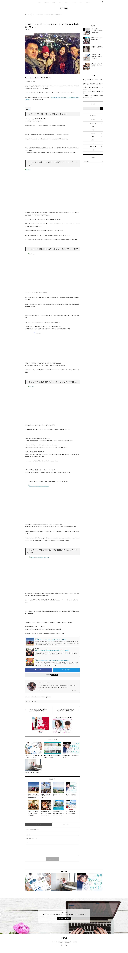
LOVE (60, 2)
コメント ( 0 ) (39, 824)
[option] (29, 882)
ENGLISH (74, 2)
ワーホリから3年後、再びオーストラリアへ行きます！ (92, 79)
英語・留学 (93, 133)
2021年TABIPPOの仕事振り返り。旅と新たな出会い (93, 92)
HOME (39, 2)
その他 (93, 143)
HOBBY (80, 2)
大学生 (93, 139)
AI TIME (64, 8)
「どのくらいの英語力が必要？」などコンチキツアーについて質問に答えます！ (52, 660)
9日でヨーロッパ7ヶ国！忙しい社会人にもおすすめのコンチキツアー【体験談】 (52, 650)
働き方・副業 (93, 123)
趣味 (93, 136)
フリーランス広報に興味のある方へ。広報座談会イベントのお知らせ (93, 96)
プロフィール (73, 690)
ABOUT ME (46, 2)
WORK (54, 2)
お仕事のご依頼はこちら (64, 918)
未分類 (93, 149)
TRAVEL (66, 2)
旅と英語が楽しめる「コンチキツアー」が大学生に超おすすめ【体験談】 (50, 639)
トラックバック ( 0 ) (66, 824)
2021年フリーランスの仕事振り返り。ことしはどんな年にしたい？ (93, 88)
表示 (29, 109)
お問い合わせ (93, 146)
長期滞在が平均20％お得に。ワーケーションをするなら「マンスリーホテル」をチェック (93, 84)
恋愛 (93, 126)
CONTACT (88, 2)
